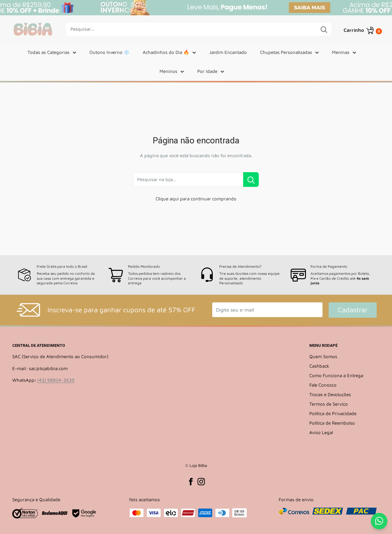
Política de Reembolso (332, 423)
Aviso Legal (321, 432)
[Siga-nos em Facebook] (190, 481)
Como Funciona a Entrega (336, 375)
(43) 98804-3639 (55, 380)
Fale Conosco (323, 385)
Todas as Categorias (49, 52)
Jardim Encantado (228, 52)
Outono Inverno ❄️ (109, 52)
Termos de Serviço (328, 404)
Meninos (168, 71)
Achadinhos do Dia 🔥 (166, 52)
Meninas (340, 52)
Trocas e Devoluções (330, 394)
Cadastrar (353, 310)
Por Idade (207, 71)
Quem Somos (323, 356)
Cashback (319, 366)
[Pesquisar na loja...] (251, 179)
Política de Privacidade (332, 413)
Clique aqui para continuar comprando (196, 198)
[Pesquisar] (323, 29)
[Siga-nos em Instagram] (201, 481)
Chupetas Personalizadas (286, 52)
